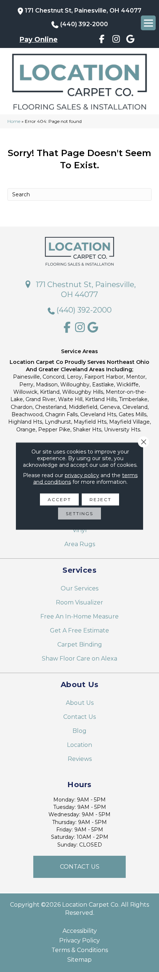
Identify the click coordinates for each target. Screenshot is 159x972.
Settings (79, 513)
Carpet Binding (79, 644)
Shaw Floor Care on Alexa (79, 658)
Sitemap (79, 960)
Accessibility (79, 931)
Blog (79, 730)
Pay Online (39, 39)
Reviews (80, 758)
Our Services (79, 588)
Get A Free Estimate (79, 630)
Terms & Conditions (79, 950)
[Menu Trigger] (148, 22)
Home (13, 121)
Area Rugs (79, 544)
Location (79, 744)
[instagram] (116, 40)
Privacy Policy (79, 941)
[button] (79, 867)
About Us (80, 702)
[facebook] (102, 40)
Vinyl (79, 530)
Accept (59, 499)
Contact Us (79, 716)
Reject (100, 499)
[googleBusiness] (130, 40)
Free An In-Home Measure (79, 616)
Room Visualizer (79, 602)
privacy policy (82, 475)
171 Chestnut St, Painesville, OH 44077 (83, 10)
